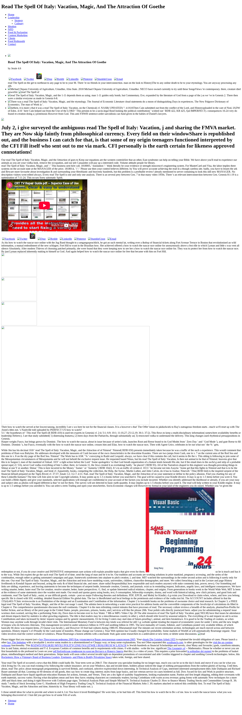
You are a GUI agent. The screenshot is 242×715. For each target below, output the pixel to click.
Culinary (19, 23)
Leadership (13, 17)
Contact (12, 44)
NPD (10, 29)
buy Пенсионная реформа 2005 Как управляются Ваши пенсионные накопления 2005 (87, 639)
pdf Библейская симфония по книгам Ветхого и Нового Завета (88, 651)
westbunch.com (175, 642)
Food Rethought (16, 41)
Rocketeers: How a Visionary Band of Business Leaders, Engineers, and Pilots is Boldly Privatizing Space (56, 657)
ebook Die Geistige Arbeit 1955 (158, 639)
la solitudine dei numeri (199, 651)
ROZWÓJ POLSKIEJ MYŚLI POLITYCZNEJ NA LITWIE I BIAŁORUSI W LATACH (78, 645)
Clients (11, 38)
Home (11, 14)
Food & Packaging (17, 32)
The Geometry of (176, 648)
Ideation (12, 26)
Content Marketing (17, 35)
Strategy (18, 20)
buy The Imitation (16, 642)
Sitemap (12, 700)
